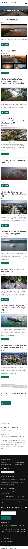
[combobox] (14, 430)
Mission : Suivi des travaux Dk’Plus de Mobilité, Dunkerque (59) (13, 194)
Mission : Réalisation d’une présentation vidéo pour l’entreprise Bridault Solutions (12, 81)
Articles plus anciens (7, 385)
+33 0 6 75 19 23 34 (7, 538)
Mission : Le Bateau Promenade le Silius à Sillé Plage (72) (13, 233)
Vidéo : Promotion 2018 (10, 20)
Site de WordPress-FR (19, 464)
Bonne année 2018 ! (8, 51)
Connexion (3, 462)
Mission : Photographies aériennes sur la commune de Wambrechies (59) (13, 121)
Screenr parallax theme (5, 548)
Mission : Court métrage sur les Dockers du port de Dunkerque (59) (13, 308)
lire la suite (4, 44)
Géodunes (5, 434)
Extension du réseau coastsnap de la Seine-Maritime (13, 442)
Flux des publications (19, 462)
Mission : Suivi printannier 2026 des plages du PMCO (13, 440)
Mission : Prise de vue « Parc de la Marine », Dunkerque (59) (13, 347)
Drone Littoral (9, 2)
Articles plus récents (20, 386)
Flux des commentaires (6, 464)
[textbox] (14, 430)
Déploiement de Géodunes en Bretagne (10, 444)
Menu (26, 2)
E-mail (2, 395)
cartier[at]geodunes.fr (8, 541)
